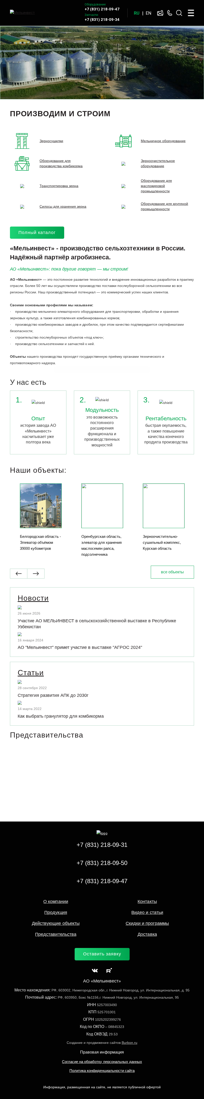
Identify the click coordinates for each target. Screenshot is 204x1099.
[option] (102, 62)
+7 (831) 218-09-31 (102, 844)
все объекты (172, 572)
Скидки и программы (147, 923)
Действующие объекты (55, 923)
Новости (33, 598)
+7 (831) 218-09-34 (102, 19)
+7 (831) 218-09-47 (102, 9)
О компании (55, 901)
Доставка (147, 934)
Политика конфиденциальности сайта (102, 1070)
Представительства (55, 934)
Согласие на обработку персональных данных (102, 1062)
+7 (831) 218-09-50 (102, 863)
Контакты (147, 901)
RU (137, 13)
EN (149, 13)
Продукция (55, 912)
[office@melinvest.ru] (160, 13)
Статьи (31, 672)
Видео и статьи (147, 912)
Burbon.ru (129, 1043)
